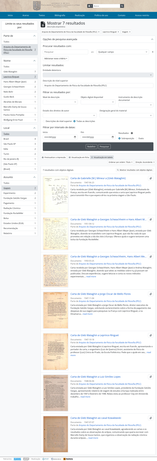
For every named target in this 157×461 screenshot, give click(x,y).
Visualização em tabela (103, 157)
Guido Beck (19, 97)
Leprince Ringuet (19, 77)
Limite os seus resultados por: (19, 25)
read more (91, 276)
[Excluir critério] (152, 51)
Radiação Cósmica (19, 209)
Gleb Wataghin (19, 72)
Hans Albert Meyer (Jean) (19, 82)
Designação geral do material (113, 110)
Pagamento (19, 204)
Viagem (19, 189)
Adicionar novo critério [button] (55, 58)
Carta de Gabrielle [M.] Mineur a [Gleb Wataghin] (98, 178)
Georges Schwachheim (19, 87)
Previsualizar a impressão (55, 157)
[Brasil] (19, 169)
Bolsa (19, 219)
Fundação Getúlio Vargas (19, 199)
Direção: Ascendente (144, 162)
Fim (82, 132)
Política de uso (101, 15)
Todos (6, 41)
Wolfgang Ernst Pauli (19, 120)
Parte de (8, 35)
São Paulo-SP (19, 144)
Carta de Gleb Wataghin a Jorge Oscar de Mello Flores (101, 293)
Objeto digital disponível (92, 97)
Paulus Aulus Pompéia (19, 115)
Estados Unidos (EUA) (19, 224)
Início (10, 15)
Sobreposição (127, 138)
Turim (19, 155)
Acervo (26, 15)
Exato (141, 138)
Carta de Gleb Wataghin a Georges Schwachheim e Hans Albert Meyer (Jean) (109, 219)
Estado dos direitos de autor (56, 110)
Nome (7, 60)
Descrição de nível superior (55, 80)
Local (6, 128)
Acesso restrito (142, 15)
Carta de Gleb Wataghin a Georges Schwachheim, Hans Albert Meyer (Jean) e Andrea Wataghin (109, 256)
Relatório (19, 234)
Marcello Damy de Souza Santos (19, 108)
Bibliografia (60, 15)
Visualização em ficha (80, 157)
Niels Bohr (19, 92)
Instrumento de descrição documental (130, 98)
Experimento (19, 194)
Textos (42, 15)
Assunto (8, 177)
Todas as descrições (85, 121)
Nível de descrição (51, 97)
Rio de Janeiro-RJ (19, 160)
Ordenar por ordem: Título (120, 162)
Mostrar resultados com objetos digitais (135, 170)
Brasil (19, 139)
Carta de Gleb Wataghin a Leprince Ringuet (95, 335)
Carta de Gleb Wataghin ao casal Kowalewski (96, 417)
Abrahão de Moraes (19, 102)
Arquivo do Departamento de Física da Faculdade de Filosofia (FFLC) (19, 49)
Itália (19, 149)
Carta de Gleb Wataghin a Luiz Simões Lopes (96, 376)
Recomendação (19, 229)
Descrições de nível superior (59, 121)
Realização (80, 15)
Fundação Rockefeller (19, 214)
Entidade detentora (52, 70)
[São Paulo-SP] (19, 165)
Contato (121, 15)
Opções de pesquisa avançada (60, 39)
